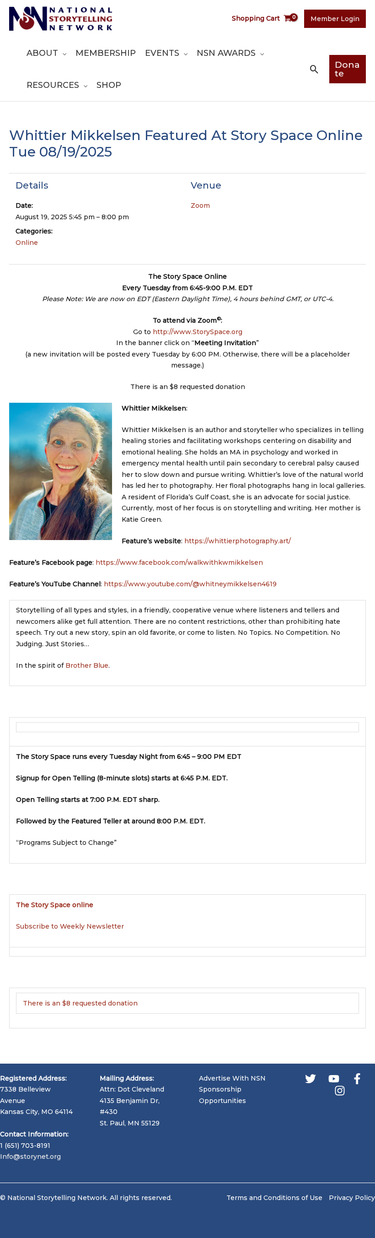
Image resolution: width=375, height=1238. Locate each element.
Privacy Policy (352, 1198)
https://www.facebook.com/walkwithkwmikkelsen (179, 562)
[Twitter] (310, 1078)
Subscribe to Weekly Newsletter (70, 926)
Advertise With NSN (232, 1078)
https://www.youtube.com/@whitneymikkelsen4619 (190, 584)
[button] (62, 53)
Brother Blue (86, 665)
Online (27, 242)
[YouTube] (333, 1078)
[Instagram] (339, 1090)
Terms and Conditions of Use (274, 1198)
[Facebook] (357, 1078)
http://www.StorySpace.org (197, 332)
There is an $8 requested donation (80, 1003)
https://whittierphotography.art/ (237, 541)
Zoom (200, 205)
